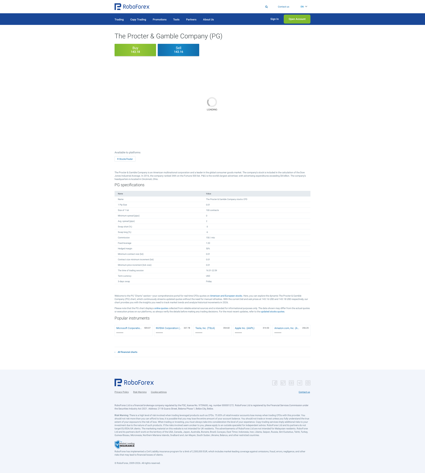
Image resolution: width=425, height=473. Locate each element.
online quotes (161, 308)
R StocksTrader (125, 159)
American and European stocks (226, 295)
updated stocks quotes (272, 311)
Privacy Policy (122, 392)
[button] (132, 6)
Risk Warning (140, 392)
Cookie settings (159, 392)
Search (214, 6)
